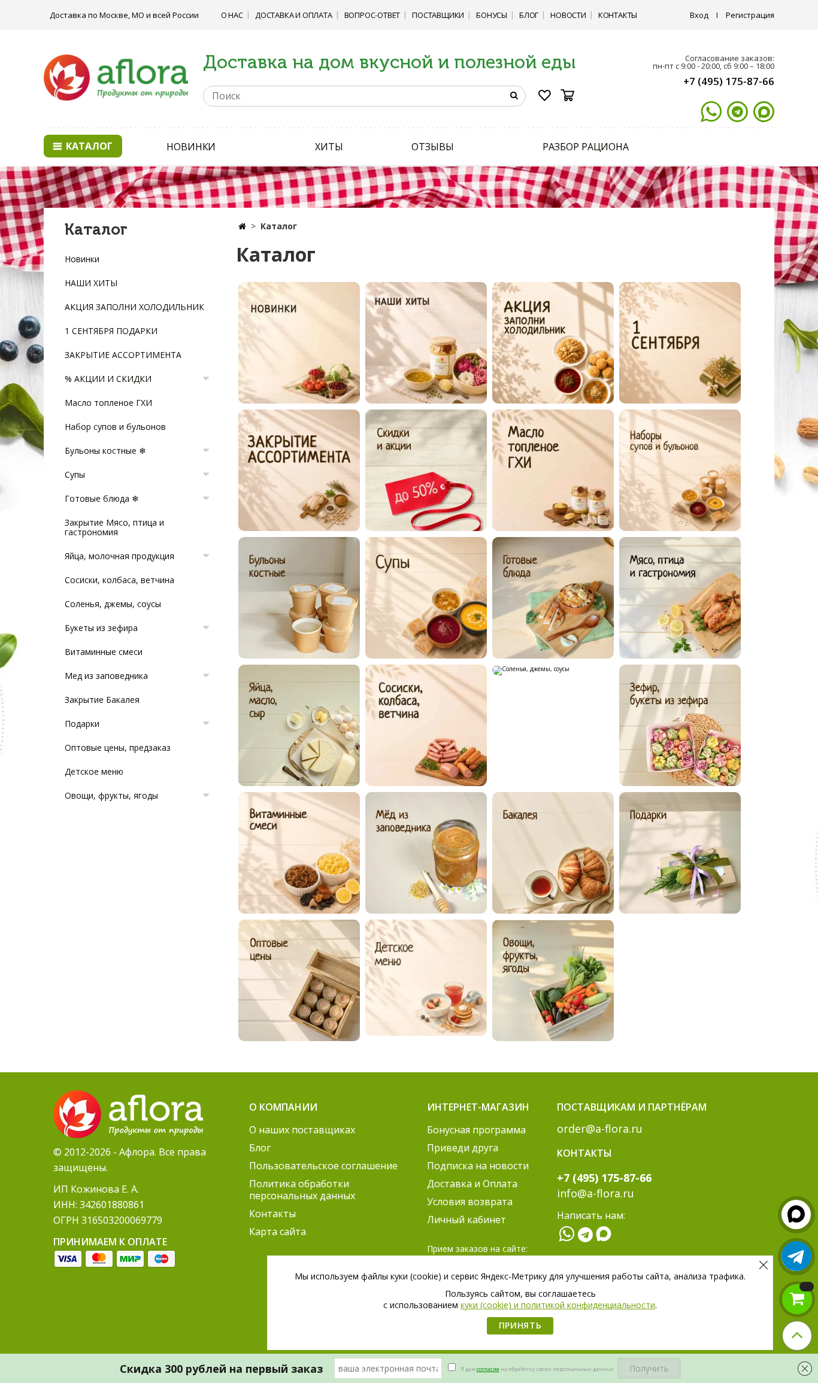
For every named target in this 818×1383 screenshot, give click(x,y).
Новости (568, 15)
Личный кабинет (466, 1220)
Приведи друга (462, 1148)
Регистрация (750, 15)
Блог (528, 15)
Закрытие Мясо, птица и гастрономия (114, 527)
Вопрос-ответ (372, 15)
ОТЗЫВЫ (432, 146)
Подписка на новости (478, 1166)
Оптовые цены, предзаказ (118, 747)
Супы (75, 474)
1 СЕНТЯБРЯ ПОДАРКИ (111, 330)
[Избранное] (545, 97)
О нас (232, 15)
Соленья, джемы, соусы (113, 603)
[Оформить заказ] (797, 1299)
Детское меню (94, 771)
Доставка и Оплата (293, 15)
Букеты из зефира (101, 627)
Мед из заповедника (106, 675)
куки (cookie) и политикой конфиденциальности (557, 1305)
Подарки (82, 723)
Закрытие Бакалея (102, 699)
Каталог (88, 146)
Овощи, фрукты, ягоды (111, 795)
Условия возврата (470, 1202)
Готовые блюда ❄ (102, 498)
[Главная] (242, 226)
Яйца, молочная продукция (119, 556)
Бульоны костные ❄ (105, 450)
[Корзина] (571, 95)
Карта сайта (277, 1232)
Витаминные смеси (104, 651)
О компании (283, 1107)
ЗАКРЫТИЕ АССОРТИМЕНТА (123, 354)
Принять (520, 1325)
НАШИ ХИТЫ (91, 283)
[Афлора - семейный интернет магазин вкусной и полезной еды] (116, 76)
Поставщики (438, 15)
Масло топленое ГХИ (108, 402)
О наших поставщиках (302, 1130)
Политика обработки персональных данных (302, 1190)
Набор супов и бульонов (115, 426)
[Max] (763, 111)
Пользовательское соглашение (323, 1166)
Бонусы (491, 15)
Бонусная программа (476, 1130)
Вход (699, 15)
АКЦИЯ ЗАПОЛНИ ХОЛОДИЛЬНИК (134, 307)
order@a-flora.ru (600, 1128)
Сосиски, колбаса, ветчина (119, 580)
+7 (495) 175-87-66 (728, 81)
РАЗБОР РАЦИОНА (586, 146)
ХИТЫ (329, 146)
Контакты (617, 15)
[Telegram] (737, 111)
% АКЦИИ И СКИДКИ (108, 378)
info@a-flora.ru (595, 1193)
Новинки (82, 259)
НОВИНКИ (191, 146)
